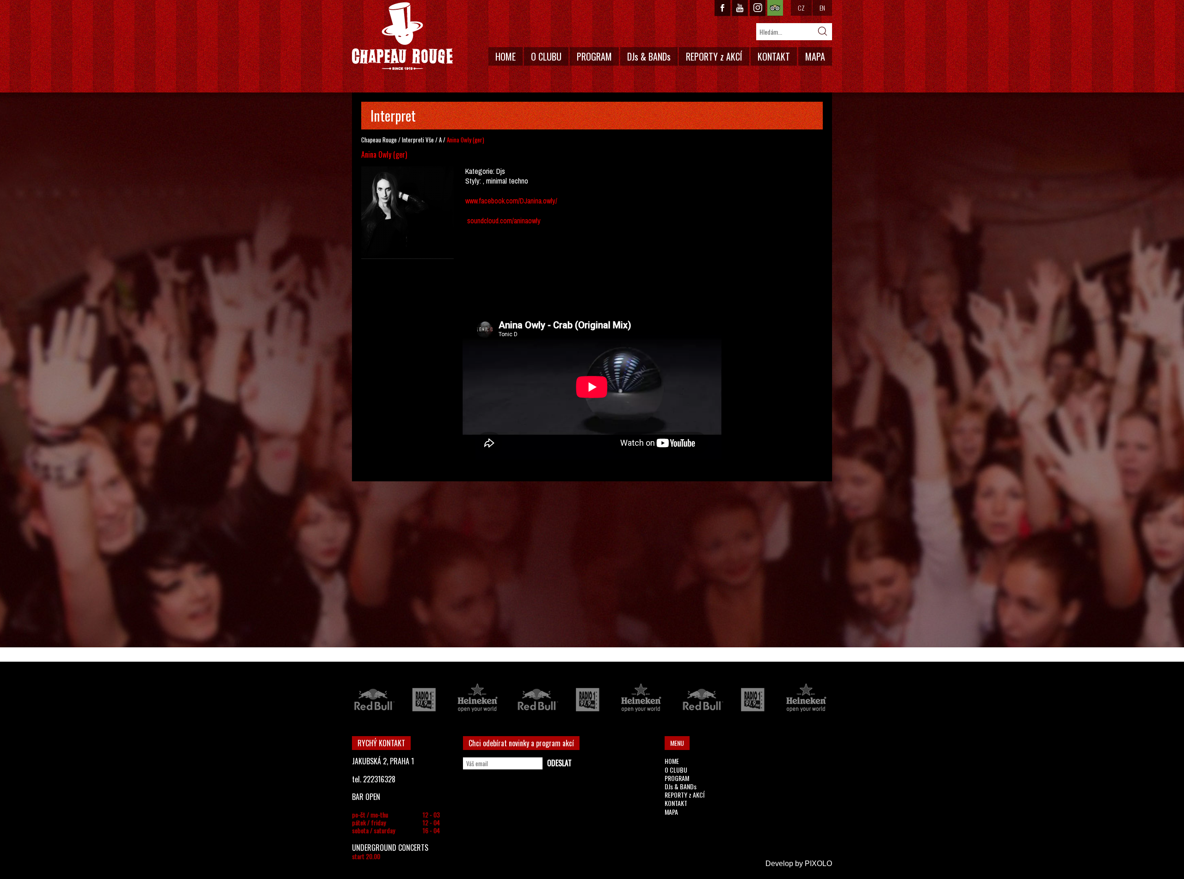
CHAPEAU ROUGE (402, 36)
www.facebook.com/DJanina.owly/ (511, 201)
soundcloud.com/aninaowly (505, 220)
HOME (505, 56)
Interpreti (413, 139)
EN (822, 7)
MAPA (815, 56)
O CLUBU (546, 56)
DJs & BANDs (649, 56)
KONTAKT (774, 56)
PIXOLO (818, 863)
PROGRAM (594, 56)
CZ (801, 7)
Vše (430, 139)
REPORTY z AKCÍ (714, 56)
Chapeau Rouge (379, 139)
